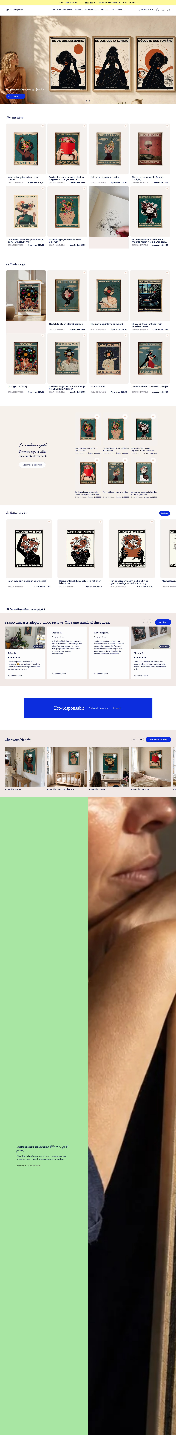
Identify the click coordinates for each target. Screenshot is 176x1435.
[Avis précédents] (143, 622)
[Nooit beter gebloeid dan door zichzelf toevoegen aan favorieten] (43, 126)
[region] (116, 455)
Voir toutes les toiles (158, 739)
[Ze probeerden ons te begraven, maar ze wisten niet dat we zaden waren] (150, 211)
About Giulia (117, 10)
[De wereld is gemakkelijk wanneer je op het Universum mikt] (26, 211)
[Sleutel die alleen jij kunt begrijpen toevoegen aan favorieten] (84, 273)
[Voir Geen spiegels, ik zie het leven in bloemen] (116, 429)
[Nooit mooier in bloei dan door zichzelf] (29, 548)
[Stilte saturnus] (109, 358)
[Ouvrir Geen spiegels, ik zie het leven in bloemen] (77, 755)
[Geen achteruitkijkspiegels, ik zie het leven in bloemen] (80, 548)
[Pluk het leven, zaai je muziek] (109, 149)
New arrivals (68, 10)
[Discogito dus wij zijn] (26, 358)
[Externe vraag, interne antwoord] (109, 295)
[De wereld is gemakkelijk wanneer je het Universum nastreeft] (67, 358)
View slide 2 (89, 101)
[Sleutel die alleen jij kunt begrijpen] (67, 295)
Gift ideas (104, 10)
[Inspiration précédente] (134, 739)
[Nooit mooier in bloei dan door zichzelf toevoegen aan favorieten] (49, 522)
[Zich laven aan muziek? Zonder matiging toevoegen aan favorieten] (167, 126)
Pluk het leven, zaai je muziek (115, 492)
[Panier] (168, 10)
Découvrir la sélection (32, 465)
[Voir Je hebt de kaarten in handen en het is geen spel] (144, 473)
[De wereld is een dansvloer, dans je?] (150, 358)
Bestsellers (56, 10)
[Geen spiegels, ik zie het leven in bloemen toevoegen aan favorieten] (84, 188)
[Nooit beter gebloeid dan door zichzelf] (26, 149)
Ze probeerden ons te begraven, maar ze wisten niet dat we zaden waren (142, 450)
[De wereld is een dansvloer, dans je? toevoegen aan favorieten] (167, 335)
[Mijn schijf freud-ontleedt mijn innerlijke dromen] (150, 295)
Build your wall (91, 10)
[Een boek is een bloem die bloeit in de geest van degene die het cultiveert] (67, 149)
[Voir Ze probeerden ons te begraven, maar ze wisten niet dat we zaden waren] (144, 429)
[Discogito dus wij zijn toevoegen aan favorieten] (43, 335)
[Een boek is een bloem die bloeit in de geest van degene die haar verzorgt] (132, 548)
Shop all (78, 10)
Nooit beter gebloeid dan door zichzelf (86, 449)
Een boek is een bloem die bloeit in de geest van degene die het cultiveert (88, 494)
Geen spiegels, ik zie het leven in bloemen (116, 449)
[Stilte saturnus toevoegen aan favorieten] (126, 335)
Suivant (172, 548)
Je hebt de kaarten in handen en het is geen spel (144, 493)
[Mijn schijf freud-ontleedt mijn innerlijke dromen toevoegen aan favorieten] (167, 273)
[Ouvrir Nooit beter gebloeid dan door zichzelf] (30, 755)
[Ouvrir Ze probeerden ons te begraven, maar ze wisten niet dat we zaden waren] (114, 756)
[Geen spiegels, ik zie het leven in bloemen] (67, 211)
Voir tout (163, 622)
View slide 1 (86, 101)
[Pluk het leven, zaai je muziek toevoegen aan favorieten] (126, 126)
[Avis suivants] (150, 622)
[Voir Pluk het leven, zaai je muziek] (116, 473)
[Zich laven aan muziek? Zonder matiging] (150, 149)
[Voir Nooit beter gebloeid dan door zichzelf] (88, 429)
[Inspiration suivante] (141, 739)
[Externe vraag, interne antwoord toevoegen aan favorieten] (126, 273)
